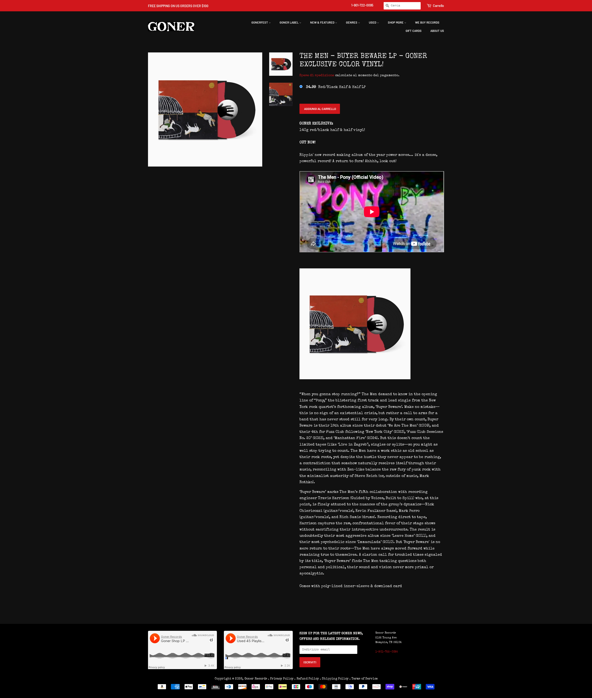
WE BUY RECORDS (427, 22)
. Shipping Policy (334, 678)
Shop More (396, 22)
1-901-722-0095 (362, 5)
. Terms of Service (363, 678)
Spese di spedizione (316, 75)
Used (373, 22)
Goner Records (256, 678)
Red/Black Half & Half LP (336, 87)
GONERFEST (260, 22)
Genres (352, 22)
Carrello (438, 6)
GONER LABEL (289, 22)
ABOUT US (437, 31)
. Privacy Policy (280, 678)
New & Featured (322, 22)
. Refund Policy (306, 678)
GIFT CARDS (414, 31)
